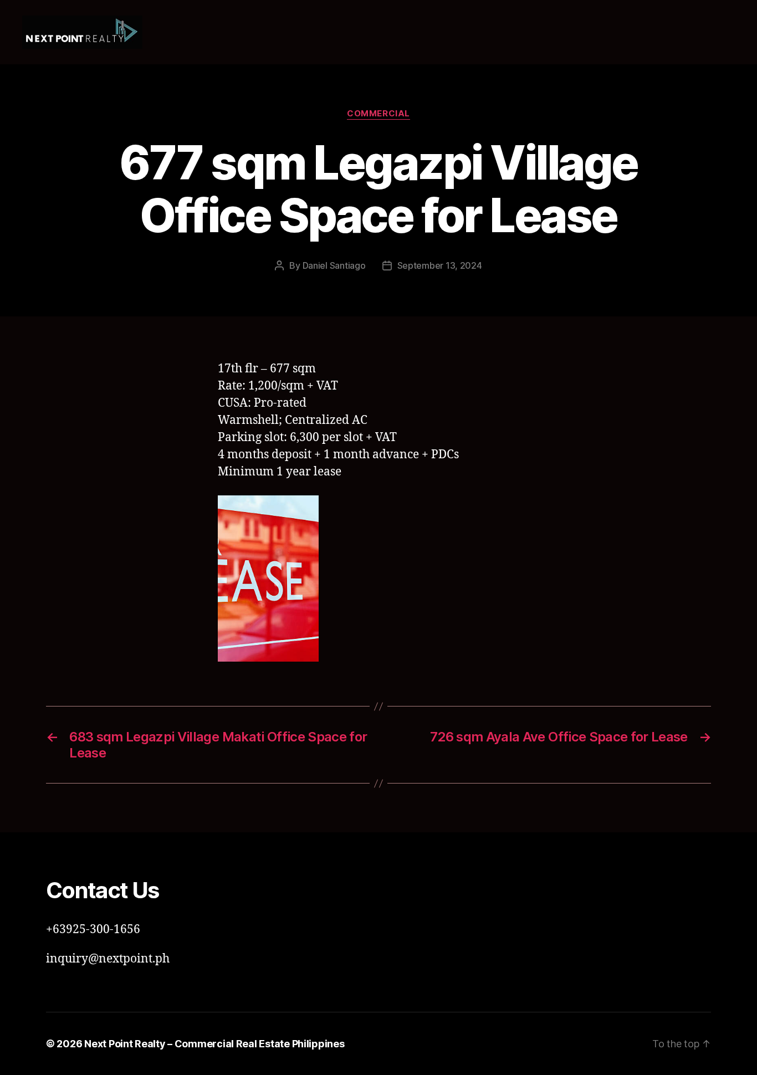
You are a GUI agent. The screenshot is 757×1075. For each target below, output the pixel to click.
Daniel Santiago (334, 265)
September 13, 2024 (439, 265)
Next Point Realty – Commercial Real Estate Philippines (214, 1044)
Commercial (378, 114)
